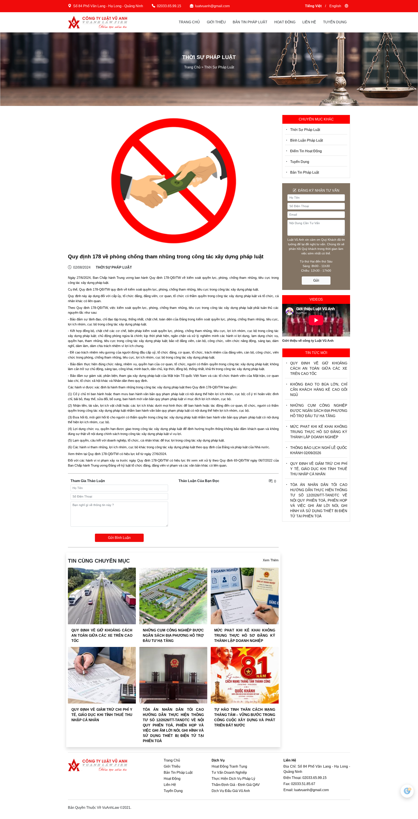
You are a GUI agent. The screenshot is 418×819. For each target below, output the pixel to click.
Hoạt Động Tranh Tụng (229, 766)
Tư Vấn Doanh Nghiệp (229, 772)
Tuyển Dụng (335, 22)
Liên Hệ (309, 22)
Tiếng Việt (313, 6)
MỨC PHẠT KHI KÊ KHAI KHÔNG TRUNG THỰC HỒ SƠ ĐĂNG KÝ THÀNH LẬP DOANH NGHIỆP (244, 635)
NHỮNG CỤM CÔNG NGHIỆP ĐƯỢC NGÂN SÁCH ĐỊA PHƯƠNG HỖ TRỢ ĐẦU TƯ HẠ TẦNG (173, 635)
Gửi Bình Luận (119, 538)
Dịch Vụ (218, 760)
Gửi (316, 280)
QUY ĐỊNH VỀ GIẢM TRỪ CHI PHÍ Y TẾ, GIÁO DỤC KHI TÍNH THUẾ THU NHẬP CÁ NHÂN (101, 715)
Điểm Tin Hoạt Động (306, 151)
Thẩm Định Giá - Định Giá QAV (236, 785)
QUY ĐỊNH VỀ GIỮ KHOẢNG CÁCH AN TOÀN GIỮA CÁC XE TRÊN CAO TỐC (101, 635)
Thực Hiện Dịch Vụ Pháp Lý (233, 778)
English (335, 6)
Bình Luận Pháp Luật (306, 140)
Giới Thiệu (216, 22)
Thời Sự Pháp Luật (305, 130)
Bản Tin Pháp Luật (250, 22)
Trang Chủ (189, 22)
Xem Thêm (271, 560)
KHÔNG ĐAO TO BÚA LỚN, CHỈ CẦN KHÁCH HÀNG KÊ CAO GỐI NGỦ (318, 389)
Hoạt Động (284, 22)
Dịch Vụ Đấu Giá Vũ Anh (231, 791)
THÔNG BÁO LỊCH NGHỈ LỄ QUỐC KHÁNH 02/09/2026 (318, 450)
